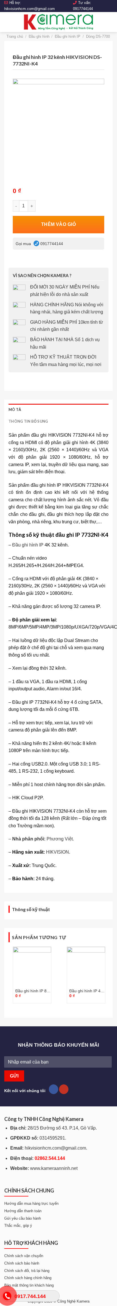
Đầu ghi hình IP (67, 36)
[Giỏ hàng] (110, 22)
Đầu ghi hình (39, 36)
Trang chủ (15, 36)
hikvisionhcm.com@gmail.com (29, 9)
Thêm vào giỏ (58, 224)
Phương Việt (60, 838)
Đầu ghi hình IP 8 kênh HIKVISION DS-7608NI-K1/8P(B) (31, 991)
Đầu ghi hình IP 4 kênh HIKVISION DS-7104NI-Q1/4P (85, 991)
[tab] (58, 409)
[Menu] (7, 22)
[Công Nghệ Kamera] (58, 22)
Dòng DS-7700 (98, 36)
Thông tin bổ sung (28, 421)
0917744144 (83, 9)
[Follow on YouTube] (63, 1089)
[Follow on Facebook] (53, 1089)
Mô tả (15, 409)
